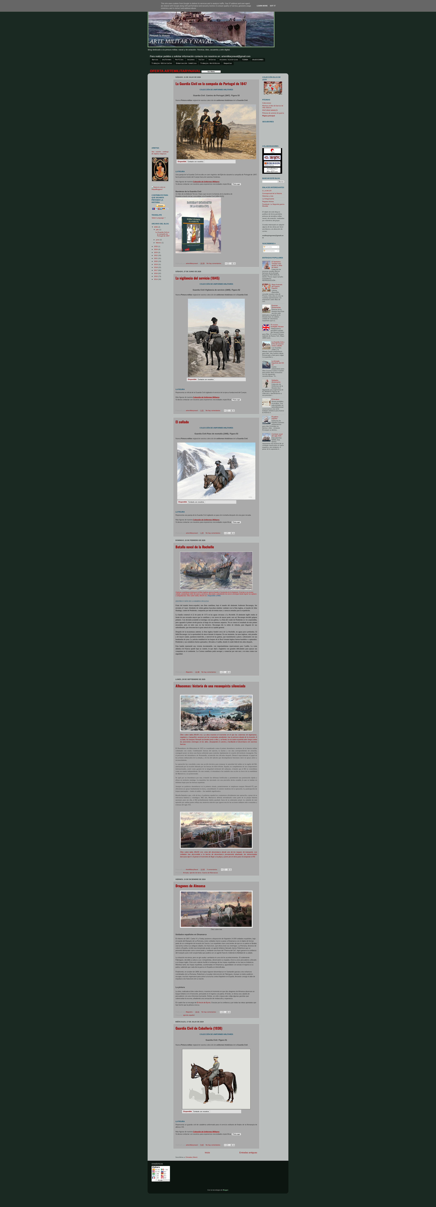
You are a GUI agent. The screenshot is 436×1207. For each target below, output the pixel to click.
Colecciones (266, 103)
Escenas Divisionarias (276, 306)
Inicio (207, 1152)
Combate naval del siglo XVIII (277, 435)
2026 (156, 227)
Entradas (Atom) (191, 1157)
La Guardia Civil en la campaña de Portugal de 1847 (211, 83)
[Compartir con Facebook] (232, 263)
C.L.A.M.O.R (266, 191)
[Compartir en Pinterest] (234, 263)
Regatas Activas (268, 201)
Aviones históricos (229, 60)
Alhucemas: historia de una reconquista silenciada (210, 685)
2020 (156, 261)
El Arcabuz (275, 399)
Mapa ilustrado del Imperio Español (277, 286)
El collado (182, 421)
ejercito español (188, 1015)
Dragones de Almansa (190, 885)
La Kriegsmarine (268, 199)
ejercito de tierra (195, 873)
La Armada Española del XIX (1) (278, 363)
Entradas (268, 247)
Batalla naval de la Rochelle (195, 546)
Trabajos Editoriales (162, 63)
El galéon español (275, 417)
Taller (201, 60)
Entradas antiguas (248, 1152)
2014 (156, 279)
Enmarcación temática (186, 63)
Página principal (268, 116)
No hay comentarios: (214, 263)
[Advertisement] (161, 109)
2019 (156, 264)
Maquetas (228, 63)
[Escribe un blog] (228, 263)
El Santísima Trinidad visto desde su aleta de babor (277, 264)
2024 (156, 249)
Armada (186, 873)
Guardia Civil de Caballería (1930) (199, 1028)
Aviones (190, 60)
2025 (156, 246)
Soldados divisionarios (276, 381)
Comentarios (270, 251)
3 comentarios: (212, 869)
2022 (156, 255)
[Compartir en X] (230, 263)
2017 (156, 270)
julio (157, 229)
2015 (156, 276)
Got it (273, 6)
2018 (156, 267)
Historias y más (267, 196)
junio (158, 240)
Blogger (225, 1190)
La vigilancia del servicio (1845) (197, 278)
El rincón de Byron (203, 1002)
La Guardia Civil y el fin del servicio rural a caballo (278, 344)
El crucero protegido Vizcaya (277, 325)
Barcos (155, 60)
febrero (159, 243)
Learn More (262, 6)
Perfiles (179, 60)
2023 (156, 252)
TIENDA (245, 60)
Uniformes (166, 60)
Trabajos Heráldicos (210, 63)
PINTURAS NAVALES (270, 110)
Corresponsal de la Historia (272, 193)
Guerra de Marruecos (210, 873)
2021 (156, 258)
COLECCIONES (257, 60)
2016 (156, 273)
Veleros (212, 60)
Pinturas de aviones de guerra (273, 113)
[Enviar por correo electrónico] (226, 263)
